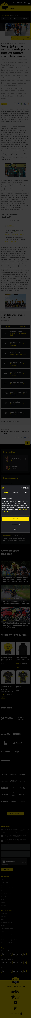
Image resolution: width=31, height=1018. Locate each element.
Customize (14, 524)
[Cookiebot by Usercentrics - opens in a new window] (22, 488)
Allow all (15, 519)
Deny (15, 529)
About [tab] (25, 492)
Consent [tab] (5, 492)
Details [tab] (15, 492)
